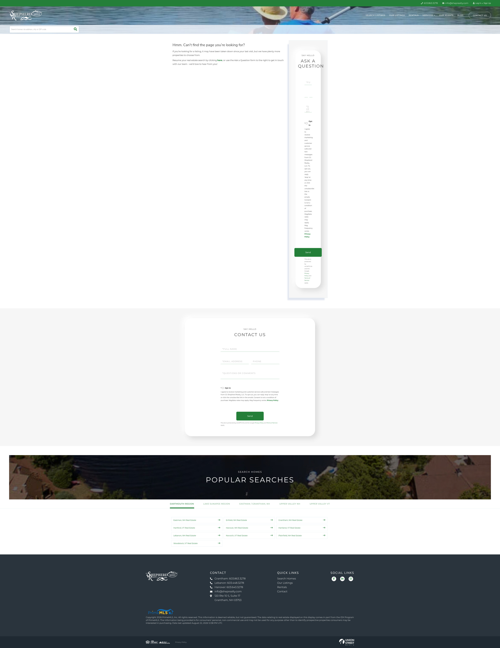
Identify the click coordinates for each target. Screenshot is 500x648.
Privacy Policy (272, 400)
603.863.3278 (430, 3)
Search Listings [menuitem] (375, 15)
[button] (75, 29)
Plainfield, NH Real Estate (290, 535)
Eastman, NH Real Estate (184, 520)
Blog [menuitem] (460, 15)
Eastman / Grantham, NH (254, 504)
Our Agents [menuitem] (446, 15)
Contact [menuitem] (282, 591)
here (219, 60)
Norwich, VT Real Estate (236, 535)
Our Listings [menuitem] (397, 15)
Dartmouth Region (182, 504)
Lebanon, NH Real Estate (184, 535)
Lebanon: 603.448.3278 (229, 583)
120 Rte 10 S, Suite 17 (228, 598)
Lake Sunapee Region (216, 504)
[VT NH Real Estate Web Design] (346, 642)
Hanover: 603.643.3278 (229, 587)
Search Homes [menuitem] (286, 578)
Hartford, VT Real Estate (184, 528)
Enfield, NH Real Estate (236, 520)
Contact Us (480, 15)
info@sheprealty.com (456, 3)
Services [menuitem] (428, 15)
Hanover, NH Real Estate (237, 528)
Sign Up (487, 3)
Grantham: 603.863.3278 (230, 578)
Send (308, 252)
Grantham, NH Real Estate (290, 520)
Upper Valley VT (320, 504)
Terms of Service (272, 423)
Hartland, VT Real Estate (289, 528)
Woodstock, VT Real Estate (185, 543)
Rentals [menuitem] (414, 15)
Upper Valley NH (289, 504)
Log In (478, 3)
